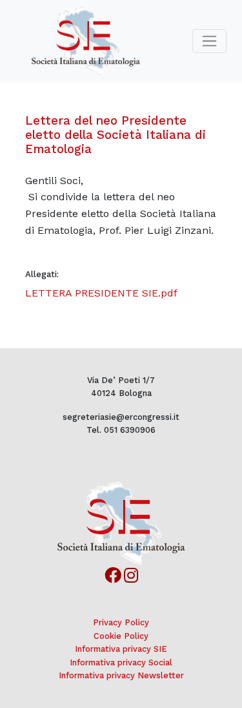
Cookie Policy (121, 636)
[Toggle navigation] (209, 41)
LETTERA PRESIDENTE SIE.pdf (101, 293)
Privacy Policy (121, 622)
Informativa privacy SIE (121, 649)
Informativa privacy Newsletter (121, 675)
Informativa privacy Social (121, 662)
